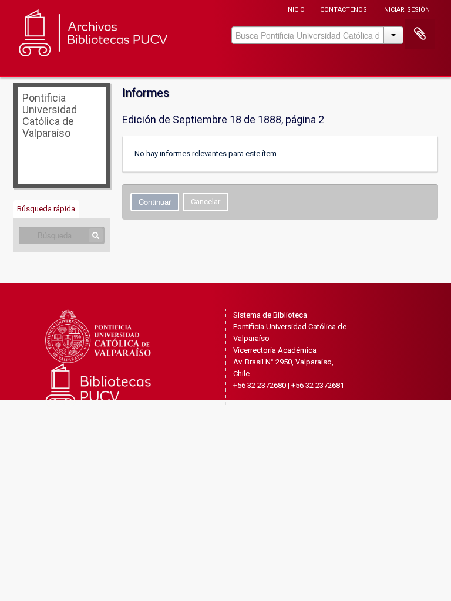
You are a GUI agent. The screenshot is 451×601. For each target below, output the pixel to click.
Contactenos (343, 8)
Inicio (295, 8)
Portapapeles (420, 34)
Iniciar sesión (406, 8)
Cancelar (205, 201)
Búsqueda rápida (46, 208)
